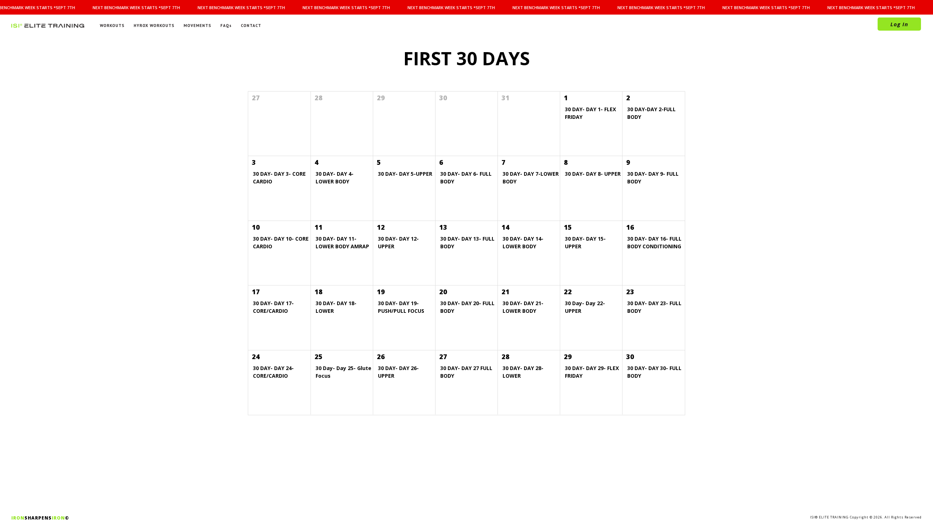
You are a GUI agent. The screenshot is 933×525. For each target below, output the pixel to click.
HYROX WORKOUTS (154, 25)
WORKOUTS (112, 25)
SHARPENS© (40, 518)
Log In (899, 24)
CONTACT (251, 25)
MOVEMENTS (197, 25)
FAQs (226, 25)
